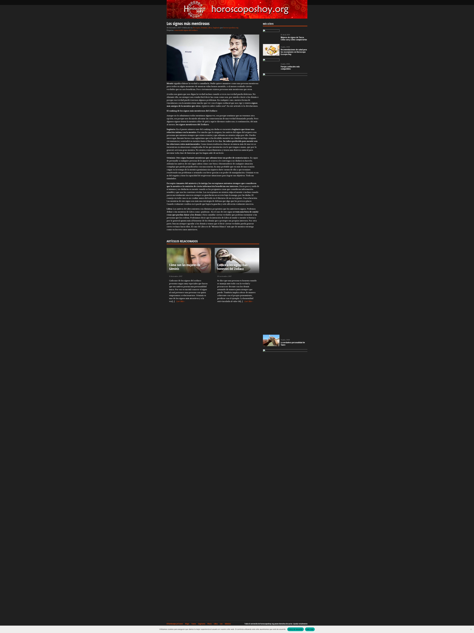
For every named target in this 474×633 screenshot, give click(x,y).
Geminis (204, 28)
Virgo (187, 624)
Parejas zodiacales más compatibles (290, 67)
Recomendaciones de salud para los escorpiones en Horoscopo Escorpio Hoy (294, 52)
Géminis (228, 624)
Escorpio (196, 28)
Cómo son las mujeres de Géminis (184, 267)
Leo (221, 624)
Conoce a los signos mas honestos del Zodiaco (232, 267)
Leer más (310, 629)
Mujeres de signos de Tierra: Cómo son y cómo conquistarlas (294, 38)
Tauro (193, 624)
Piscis (209, 624)
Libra (210, 28)
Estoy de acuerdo (295, 629)
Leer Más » (180, 301)
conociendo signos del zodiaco (186, 30)
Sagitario (216, 28)
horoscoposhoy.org (230, 28)
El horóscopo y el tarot (175, 624)
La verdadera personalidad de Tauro (293, 343)
